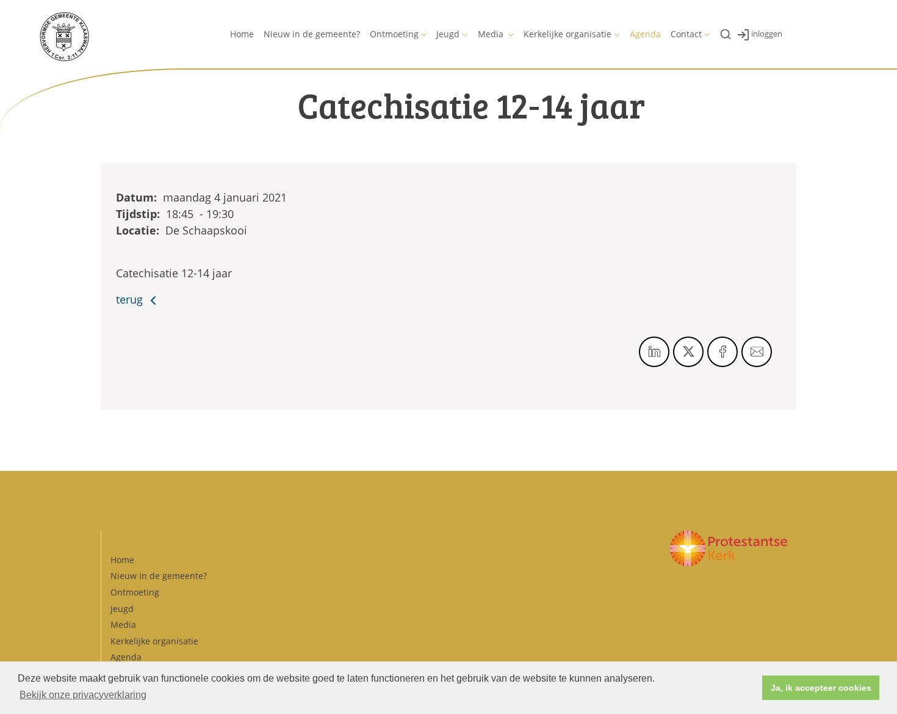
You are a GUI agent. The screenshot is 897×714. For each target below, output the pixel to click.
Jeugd (447, 34)
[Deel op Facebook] (722, 352)
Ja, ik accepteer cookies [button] (821, 688)
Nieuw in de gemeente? (312, 34)
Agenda (645, 34)
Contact (686, 34)
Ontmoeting (394, 34)
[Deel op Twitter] (688, 352)
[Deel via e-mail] (756, 352)
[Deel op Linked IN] (654, 352)
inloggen (766, 33)
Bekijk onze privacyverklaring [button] (83, 695)
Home (242, 34)
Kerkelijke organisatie (567, 34)
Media (492, 34)
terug (131, 299)
